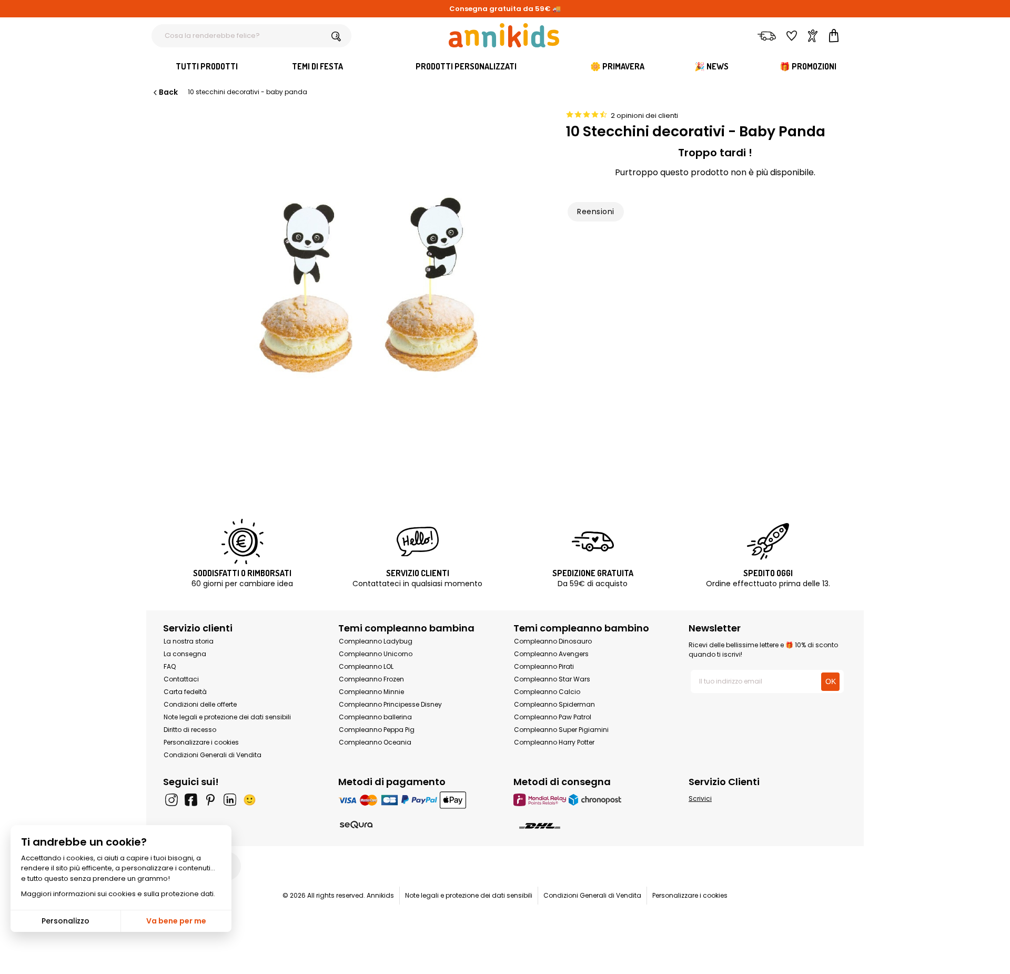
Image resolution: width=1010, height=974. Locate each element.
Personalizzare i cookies (201, 742)
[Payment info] (417, 800)
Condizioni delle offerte (200, 704)
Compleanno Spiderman (554, 704)
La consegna (185, 653)
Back (168, 92)
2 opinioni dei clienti (644, 116)
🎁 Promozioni (808, 66)
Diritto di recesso (190, 729)
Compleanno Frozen (371, 679)
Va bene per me (176, 921)
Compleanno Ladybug (375, 641)
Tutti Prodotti (207, 66)
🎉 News (711, 66)
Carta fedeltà (185, 691)
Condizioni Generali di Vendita (212, 754)
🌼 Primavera (617, 66)
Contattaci (181, 679)
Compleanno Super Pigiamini (561, 729)
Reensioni (595, 211)
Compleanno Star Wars (552, 679)
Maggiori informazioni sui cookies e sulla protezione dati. (118, 894)
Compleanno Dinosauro (553, 641)
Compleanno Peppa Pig (377, 729)
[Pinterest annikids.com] (210, 799)
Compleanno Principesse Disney (390, 704)
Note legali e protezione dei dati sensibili (227, 716)
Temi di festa (317, 66)
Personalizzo (65, 921)
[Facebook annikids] (191, 799)
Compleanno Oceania (375, 742)
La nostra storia (189, 641)
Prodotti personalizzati (466, 66)
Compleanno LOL (366, 666)
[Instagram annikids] (171, 799)
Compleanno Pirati (544, 666)
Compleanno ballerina (375, 716)
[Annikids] (504, 35)
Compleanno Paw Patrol (552, 716)
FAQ (170, 666)
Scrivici (700, 798)
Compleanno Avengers (551, 653)
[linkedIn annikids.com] (229, 799)
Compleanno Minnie (371, 691)
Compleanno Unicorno (375, 653)
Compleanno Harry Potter (554, 742)
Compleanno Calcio (547, 691)
